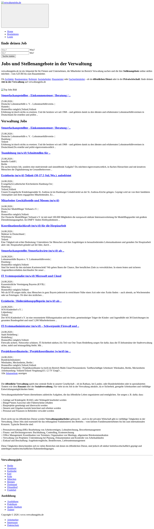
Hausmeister (58, 79)
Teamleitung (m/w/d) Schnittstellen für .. (25, 152)
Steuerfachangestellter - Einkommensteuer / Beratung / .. (36, 95)
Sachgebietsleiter (77, 79)
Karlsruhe (12, 471)
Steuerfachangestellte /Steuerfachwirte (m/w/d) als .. (32, 250)
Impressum (12, 522)
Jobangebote (12, 373)
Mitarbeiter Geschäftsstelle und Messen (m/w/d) (30, 200)
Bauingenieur (21, 79)
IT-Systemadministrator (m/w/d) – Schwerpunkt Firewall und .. (40, 326)
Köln (9, 476)
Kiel (9, 473)
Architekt (9, 79)
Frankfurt (11, 490)
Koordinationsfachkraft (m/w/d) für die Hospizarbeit (33, 225)
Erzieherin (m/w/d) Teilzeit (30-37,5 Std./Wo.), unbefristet (36, 175)
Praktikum (12, 504)
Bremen (11, 482)
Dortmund (12, 484)
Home (10, 31)
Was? (32, 49)
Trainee (10, 509)
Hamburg (11, 468)
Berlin (10, 465)
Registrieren (13, 34)
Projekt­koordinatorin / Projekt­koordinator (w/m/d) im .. (36, 351)
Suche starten (8, 56)
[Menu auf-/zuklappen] (25, 16)
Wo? (32, 53)
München (11, 479)
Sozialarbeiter (44, 79)
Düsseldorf (12, 487)
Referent (33, 79)
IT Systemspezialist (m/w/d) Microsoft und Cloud (31, 275)
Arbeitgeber (12, 519)
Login (10, 37)
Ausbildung (12, 501)
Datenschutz (13, 525)
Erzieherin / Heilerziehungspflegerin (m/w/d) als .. (31, 301)
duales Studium (14, 507)
